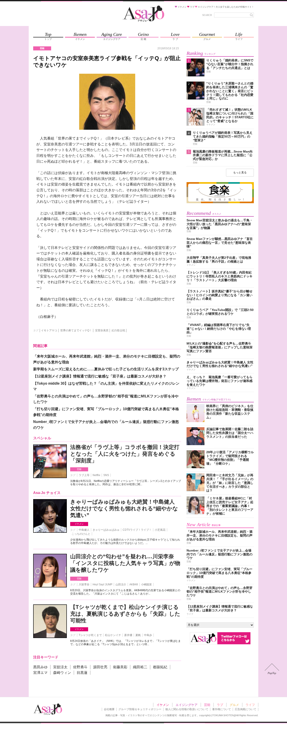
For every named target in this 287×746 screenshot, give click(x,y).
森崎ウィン (62, 673)
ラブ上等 (84, 475)
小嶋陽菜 (146, 584)
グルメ (234, 705)
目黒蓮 (82, 673)
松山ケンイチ (113, 635)
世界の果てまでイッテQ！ (76, 330)
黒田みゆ (40, 667)
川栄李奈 (84, 584)
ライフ (250, 705)
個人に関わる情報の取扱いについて (186, 709)
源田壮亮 (100, 667)
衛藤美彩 (120, 667)
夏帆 (138, 635)
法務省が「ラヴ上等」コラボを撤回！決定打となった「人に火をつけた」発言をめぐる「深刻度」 (124, 454)
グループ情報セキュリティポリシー (139, 709)
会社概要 (109, 709)
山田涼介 (120, 584)
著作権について (221, 709)
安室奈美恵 (102, 330)
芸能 (79, 469)
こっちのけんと (81, 533)
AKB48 (133, 584)
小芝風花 (160, 529)
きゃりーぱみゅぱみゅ (106, 529)
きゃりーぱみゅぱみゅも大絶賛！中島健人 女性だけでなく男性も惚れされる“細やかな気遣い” (124, 508)
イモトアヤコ (49, 330)
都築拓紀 (160, 667)
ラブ (220, 705)
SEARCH (207, 15)
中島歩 (148, 635)
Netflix (96, 475)
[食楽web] (220, 202)
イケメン (79, 524)
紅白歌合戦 (118, 330)
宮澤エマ (40, 673)
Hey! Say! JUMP (102, 584)
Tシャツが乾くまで (90, 635)
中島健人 (84, 529)
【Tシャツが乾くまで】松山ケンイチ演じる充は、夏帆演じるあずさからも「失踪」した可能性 (125, 613)
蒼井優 (128, 635)
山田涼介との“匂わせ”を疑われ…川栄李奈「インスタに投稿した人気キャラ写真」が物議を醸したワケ (125, 563)
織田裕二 (140, 667)
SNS (106, 475)
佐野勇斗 (80, 667)
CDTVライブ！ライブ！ (137, 529)
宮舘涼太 (60, 667)
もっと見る (240, 172)
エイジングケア (187, 705)
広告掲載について (245, 709)
